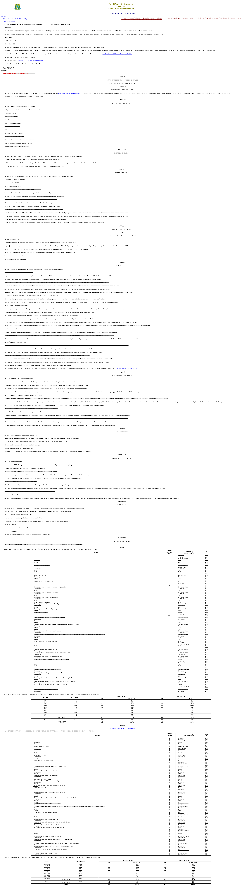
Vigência (3, 16)
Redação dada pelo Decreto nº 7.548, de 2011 (122, 728)
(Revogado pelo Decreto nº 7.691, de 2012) (15, 19)
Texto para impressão (9, 21)
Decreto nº (21, 60)
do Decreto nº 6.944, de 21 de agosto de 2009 (119, 54)
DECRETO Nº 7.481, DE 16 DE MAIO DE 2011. (122, 13)
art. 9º (104, 54)
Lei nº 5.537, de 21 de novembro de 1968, (70, 93)
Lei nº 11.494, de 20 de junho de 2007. (127, 368)
